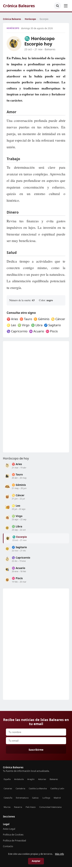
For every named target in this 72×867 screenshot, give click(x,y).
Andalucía (19, 779)
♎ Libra (36, 325)
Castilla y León (57, 788)
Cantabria (20, 788)
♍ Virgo (24, 325)
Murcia (7, 807)
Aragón (31, 779)
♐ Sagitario (52, 325)
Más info (59, 853)
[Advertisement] (30, 396)
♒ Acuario (36, 331)
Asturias (42, 779)
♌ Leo (11, 325)
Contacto (8, 846)
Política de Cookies (13, 834)
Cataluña (8, 797)
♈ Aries (12, 319)
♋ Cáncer (58, 319)
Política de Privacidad (14, 840)
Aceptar (36, 861)
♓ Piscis (52, 331)
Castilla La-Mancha (38, 788)
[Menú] (65, 6)
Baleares (54, 779)
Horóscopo (30, 19)
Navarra (18, 807)
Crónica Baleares (19, 6)
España (7, 779)
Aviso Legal (9, 828)
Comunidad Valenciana (50, 807)
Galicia (35, 797)
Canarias (8, 788)
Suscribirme (36, 749)
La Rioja (46, 797)
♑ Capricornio (17, 331)
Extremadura (22, 797)
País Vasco (31, 807)
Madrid (57, 797)
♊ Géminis (41, 319)
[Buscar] (57, 5)
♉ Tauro (26, 319)
